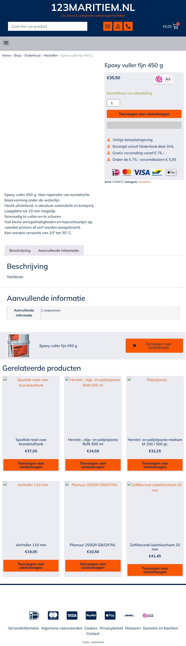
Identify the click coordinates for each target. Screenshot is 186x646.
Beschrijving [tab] (19, 250)
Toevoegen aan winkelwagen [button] (31, 465)
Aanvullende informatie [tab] (58, 250)
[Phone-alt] (128, 26)
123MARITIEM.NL (93, 7)
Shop (17, 55)
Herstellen (51, 55)
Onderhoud (32, 55)
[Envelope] (107, 26)
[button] (6, 42)
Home (6, 55)
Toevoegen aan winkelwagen (144, 114)
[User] (117, 26)
